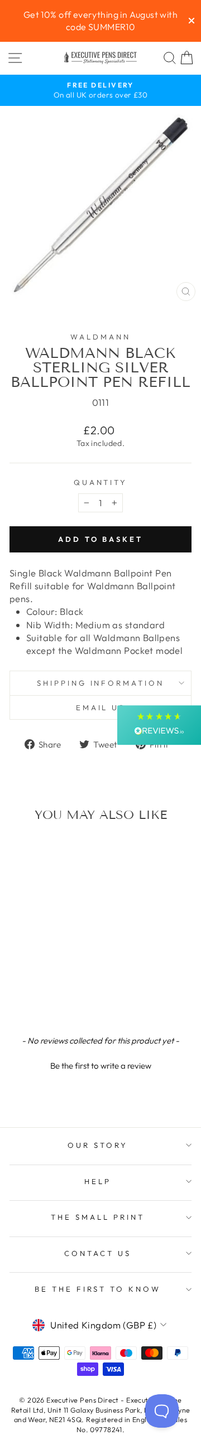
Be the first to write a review (100, 1065)
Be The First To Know (98, 1288)
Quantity (101, 482)
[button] (100, 1064)
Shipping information (101, 682)
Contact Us (97, 1253)
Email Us (101, 707)
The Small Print (98, 1217)
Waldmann (100, 336)
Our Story (98, 1145)
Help (97, 1181)
